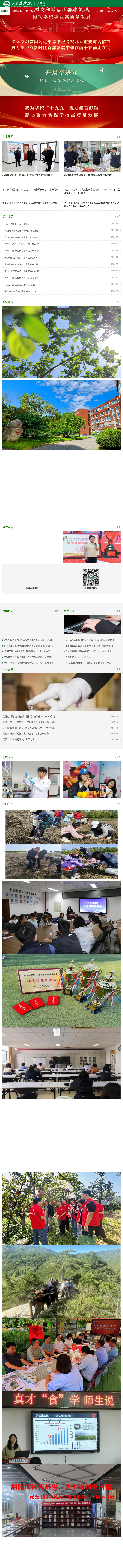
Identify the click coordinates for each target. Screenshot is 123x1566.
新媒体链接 (62, 772)
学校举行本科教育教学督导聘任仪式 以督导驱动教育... (29, 567)
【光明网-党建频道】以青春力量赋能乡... (21, 135)
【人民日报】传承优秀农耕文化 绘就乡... (21, 182)
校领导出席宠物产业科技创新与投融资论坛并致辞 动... (29, 550)
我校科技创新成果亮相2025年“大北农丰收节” (26, 637)
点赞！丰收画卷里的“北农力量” (19, 643)
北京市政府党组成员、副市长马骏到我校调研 (88, 79)
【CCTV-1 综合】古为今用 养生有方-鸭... (21, 148)
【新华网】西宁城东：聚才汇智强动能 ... (21, 162)
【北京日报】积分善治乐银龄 (16, 128)
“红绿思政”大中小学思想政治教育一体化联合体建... (28, 555)
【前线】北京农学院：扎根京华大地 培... (21, 175)
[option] (61, 16)
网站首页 (45, 772)
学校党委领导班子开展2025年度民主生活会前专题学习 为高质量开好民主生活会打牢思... (91, 109)
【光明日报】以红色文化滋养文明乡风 (20, 141)
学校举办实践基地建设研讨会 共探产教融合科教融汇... (29, 561)
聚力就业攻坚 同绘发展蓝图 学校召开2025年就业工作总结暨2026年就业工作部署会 (92, 95)
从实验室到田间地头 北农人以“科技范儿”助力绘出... (29, 632)
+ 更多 (118, 41)
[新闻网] (23, 4)
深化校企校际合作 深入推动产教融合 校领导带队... (89, 567)
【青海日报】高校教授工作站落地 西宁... (21, 155)
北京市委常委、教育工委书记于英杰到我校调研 (27, 79)
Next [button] (117, 730)
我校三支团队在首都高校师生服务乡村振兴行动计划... (30, 626)
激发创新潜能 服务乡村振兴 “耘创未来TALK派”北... (90, 555)
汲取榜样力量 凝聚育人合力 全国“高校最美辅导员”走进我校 (30, 93)
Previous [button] (5, 730)
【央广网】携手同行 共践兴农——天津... (21, 195)
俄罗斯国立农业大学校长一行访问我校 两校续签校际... (91, 550)
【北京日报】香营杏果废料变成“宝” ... (20, 189)
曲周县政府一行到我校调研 (78, 561)
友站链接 (77, 772)
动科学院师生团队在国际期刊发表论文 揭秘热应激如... (29, 544)
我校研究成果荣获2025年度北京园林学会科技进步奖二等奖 (29, 107)
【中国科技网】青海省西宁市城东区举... (21, 168)
